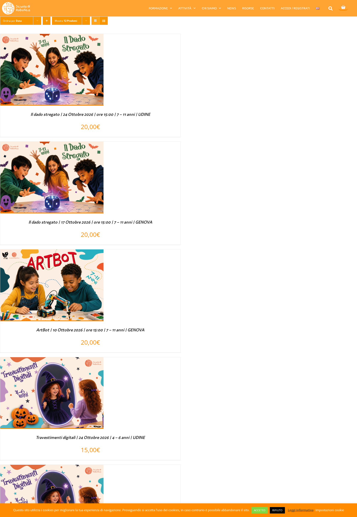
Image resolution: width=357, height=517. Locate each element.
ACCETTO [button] (259, 510)
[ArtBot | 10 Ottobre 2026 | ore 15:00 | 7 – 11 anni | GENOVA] (52, 253)
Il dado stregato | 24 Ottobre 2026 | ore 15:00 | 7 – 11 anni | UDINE (90, 114)
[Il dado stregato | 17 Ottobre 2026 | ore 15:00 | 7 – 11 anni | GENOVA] (52, 145)
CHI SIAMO (209, 8)
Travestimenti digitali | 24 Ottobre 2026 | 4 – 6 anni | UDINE (90, 437)
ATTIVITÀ (184, 8)
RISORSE (248, 8)
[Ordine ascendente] (47, 21)
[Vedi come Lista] (104, 21)
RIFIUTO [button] (277, 510)
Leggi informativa (301, 510)
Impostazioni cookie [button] (329, 510)
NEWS (231, 8)
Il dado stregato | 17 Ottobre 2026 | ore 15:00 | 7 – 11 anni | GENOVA (90, 222)
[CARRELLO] (343, 8)
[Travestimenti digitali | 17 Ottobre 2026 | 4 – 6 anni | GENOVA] (52, 468)
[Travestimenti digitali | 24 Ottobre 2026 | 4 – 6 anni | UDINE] (52, 360)
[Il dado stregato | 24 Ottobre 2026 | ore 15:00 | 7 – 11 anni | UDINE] (52, 37)
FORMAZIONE (158, 8)
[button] (330, 8)
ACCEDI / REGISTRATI (295, 8)
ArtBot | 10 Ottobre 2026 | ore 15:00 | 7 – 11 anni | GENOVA (90, 330)
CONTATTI (267, 8)
